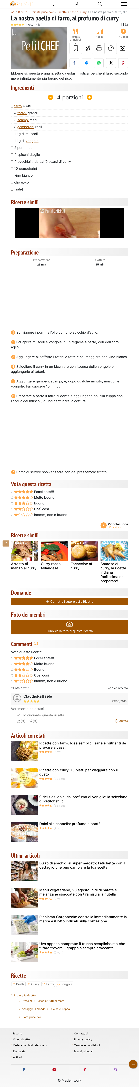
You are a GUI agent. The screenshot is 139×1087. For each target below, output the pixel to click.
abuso (123, 721)
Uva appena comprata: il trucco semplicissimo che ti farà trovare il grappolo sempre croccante (82, 946)
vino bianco (23, 175)
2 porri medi (23, 148)
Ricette (17, 1033)
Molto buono (43, 498)
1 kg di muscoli (26, 134)
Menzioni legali (83, 1051)
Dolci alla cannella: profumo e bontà (70, 824)
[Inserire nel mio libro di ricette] (75, 48)
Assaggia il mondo (34, 1009)
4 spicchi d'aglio (27, 155)
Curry (35, 984)
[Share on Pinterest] (123, 63)
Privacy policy (83, 1039)
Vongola (66, 984)
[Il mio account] (77, 4)
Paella (20, 984)
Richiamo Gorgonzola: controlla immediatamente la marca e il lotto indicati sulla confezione (83, 919)
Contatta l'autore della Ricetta (71, 601)
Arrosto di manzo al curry (23, 566)
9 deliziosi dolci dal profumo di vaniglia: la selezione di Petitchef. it (83, 799)
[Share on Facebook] (74, 63)
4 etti (22, 106)
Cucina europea (60, 1009)
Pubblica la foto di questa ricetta (69, 631)
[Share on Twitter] (111, 63)
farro (18, 106)
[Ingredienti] (6, 543)
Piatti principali (31, 1017)
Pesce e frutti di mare (50, 1001)
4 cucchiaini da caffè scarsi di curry (42, 162)
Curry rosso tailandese (51, 566)
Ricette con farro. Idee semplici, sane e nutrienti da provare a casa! (82, 745)
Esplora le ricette (25, 995)
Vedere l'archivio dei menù (30, 1045)
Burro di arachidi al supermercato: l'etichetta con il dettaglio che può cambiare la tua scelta (82, 865)
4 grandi (26, 113)
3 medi (25, 120)
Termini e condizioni (87, 1045)
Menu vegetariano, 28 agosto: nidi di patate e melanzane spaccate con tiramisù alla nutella (78, 892)
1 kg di (26, 141)
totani (22, 113)
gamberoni (25, 127)
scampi (23, 120)
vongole (32, 141)
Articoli (17, 1057)
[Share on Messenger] (86, 63)
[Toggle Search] (100, 4)
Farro (50, 984)
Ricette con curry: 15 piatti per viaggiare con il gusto (78, 772)
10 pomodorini (25, 168)
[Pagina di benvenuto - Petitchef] (12, 12)
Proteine (27, 1001)
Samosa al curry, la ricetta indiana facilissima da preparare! (113, 572)
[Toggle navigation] (124, 4)
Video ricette (21, 1039)
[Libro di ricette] (54, 4)
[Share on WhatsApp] (99, 63)
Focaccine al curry (81, 566)
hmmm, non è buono (50, 515)
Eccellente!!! (43, 492)
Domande (19, 1051)
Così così (41, 509)
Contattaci (81, 1033)
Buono (38, 503)
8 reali (28, 127)
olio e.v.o (21, 182)
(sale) (18, 189)
